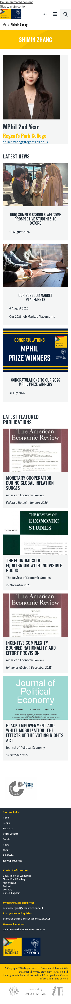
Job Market (9, 855)
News (6, 844)
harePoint (61, 971)
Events (6, 839)
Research (8, 828)
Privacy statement (42, 971)
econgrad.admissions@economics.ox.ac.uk (26, 918)
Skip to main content (13, 6)
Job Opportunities (12, 860)
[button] (44, 14)
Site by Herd (61, 978)
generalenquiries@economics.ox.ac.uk (24, 929)
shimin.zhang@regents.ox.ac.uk (25, 142)
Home (6, 817)
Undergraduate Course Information (22, 975)
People (6, 823)
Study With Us (10, 833)
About (6, 850)
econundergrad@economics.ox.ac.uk (23, 908)
